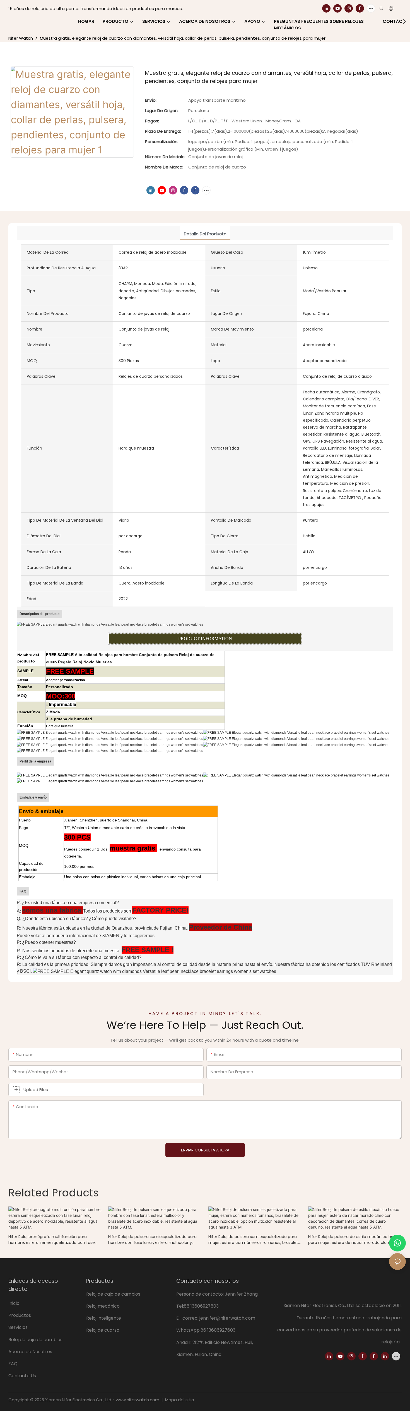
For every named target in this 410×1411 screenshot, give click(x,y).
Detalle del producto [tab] (205, 234)
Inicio (14, 1303)
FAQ (13, 1363)
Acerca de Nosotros (30, 1351)
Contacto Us (22, 1375)
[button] (404, 21)
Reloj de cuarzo (102, 1330)
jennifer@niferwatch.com (227, 1318)
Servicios (18, 1327)
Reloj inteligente (103, 1318)
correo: (190, 1318)
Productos (19, 1315)
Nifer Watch (20, 38)
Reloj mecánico (103, 1306)
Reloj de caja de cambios (36, 1339)
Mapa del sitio (179, 1400)
